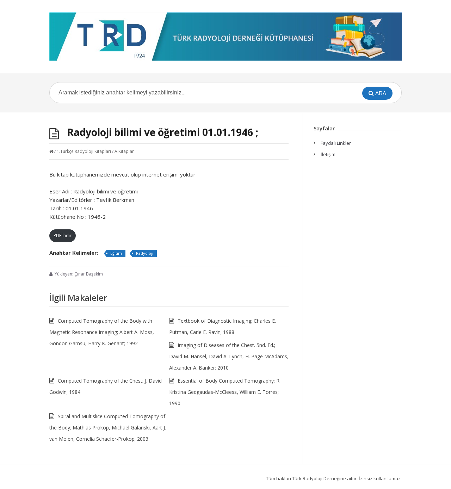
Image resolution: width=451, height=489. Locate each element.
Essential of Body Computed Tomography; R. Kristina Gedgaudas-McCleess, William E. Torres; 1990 (224, 392)
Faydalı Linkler (336, 143)
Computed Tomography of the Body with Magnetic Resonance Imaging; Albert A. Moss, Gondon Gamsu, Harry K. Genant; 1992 (101, 332)
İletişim (328, 154)
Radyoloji (144, 253)
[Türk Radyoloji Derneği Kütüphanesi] (225, 36)
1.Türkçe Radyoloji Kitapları (84, 151)
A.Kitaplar (124, 151)
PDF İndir (63, 236)
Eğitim (116, 253)
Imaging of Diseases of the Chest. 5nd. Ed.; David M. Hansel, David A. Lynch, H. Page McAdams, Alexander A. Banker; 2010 (229, 356)
